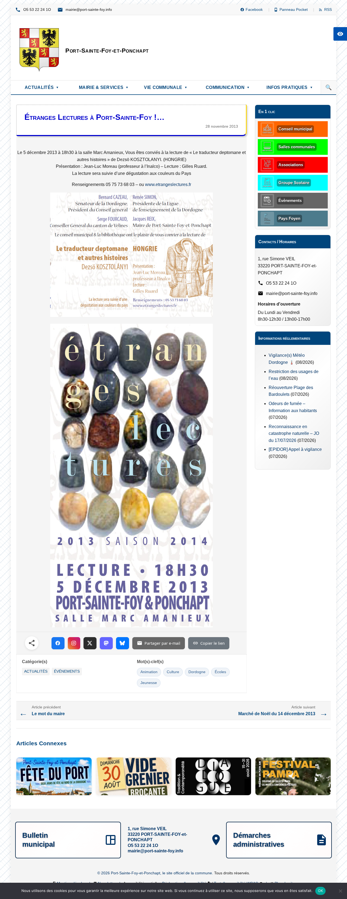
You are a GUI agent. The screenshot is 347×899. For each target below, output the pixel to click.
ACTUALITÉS (35, 671)
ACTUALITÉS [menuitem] (42, 87)
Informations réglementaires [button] (284, 338)
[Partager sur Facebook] (58, 643)
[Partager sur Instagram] (74, 643)
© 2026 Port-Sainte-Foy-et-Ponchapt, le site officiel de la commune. (155, 873)
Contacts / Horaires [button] (277, 241)
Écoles (220, 672)
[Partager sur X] (90, 643)
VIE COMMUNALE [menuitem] (165, 87)
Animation (149, 672)
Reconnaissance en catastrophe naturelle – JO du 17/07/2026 (294, 433)
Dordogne (196, 672)
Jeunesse (148, 683)
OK (320, 890)
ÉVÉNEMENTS (67, 671)
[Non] (340, 891)
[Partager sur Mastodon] (106, 643)
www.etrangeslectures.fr (168, 184)
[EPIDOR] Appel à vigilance (295, 449)
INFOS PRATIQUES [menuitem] (289, 87)
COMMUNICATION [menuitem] (228, 87)
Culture (173, 672)
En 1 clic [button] (266, 111)
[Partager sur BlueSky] (122, 643)
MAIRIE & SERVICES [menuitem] (103, 87)
